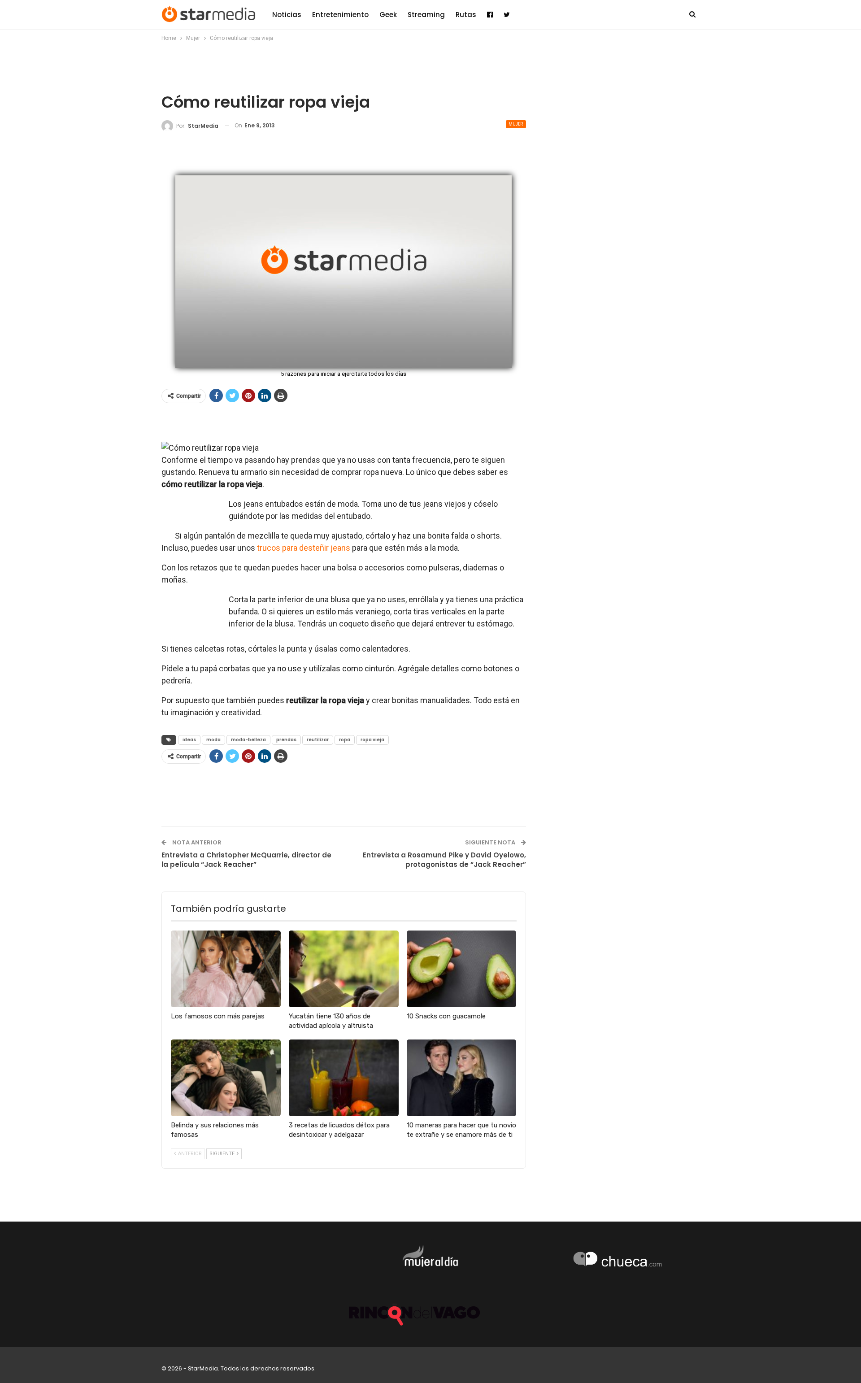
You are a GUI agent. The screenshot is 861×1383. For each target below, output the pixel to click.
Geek (388, 14)
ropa (344, 739)
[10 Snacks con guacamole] (462, 969)
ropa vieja (372, 739)
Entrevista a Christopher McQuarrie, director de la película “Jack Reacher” (246, 859)
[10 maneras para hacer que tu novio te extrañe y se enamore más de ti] (462, 1077)
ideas (189, 739)
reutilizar (318, 739)
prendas (286, 739)
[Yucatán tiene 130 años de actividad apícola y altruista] (344, 969)
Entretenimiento (340, 14)
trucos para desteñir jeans (303, 547)
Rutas (466, 14)
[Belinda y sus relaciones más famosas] (226, 1077)
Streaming (426, 14)
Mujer (516, 124)
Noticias (286, 14)
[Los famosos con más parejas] (226, 969)
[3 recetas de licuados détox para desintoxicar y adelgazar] (344, 1077)
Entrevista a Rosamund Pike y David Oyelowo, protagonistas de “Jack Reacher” (444, 859)
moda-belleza (248, 739)
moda (213, 739)
